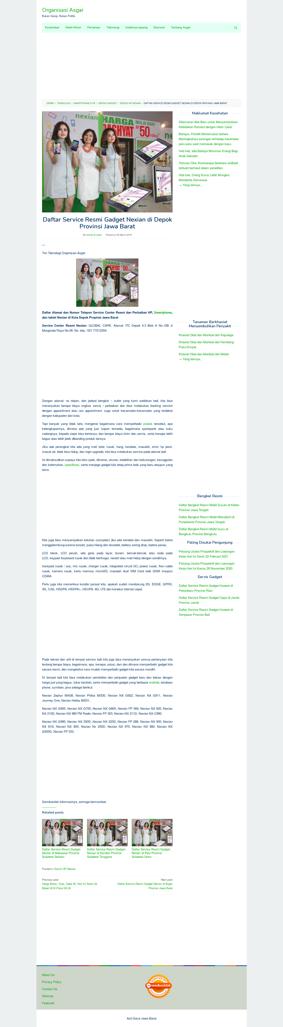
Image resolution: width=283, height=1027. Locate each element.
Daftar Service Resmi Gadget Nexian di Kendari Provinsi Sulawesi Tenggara (106, 853)
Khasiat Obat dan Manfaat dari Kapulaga (206, 335)
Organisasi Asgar (62, 10)
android (154, 682)
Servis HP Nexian (65, 869)
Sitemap (47, 996)
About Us (48, 974)
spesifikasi (72, 464)
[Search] (236, 27)
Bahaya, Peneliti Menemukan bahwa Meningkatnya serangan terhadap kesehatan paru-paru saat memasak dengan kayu (209, 139)
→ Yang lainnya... (190, 185)
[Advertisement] (141, 66)
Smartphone (163, 312)
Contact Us (49, 989)
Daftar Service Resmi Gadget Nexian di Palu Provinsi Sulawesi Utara (151, 853)
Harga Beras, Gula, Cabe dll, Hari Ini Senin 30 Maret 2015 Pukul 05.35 (69, 884)
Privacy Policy (52, 982)
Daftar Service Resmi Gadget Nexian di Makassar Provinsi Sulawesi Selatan (61, 853)
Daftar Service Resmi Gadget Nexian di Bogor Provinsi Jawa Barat (145, 884)
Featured (48, 1003)
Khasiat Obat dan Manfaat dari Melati (204, 354)
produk (147, 423)
